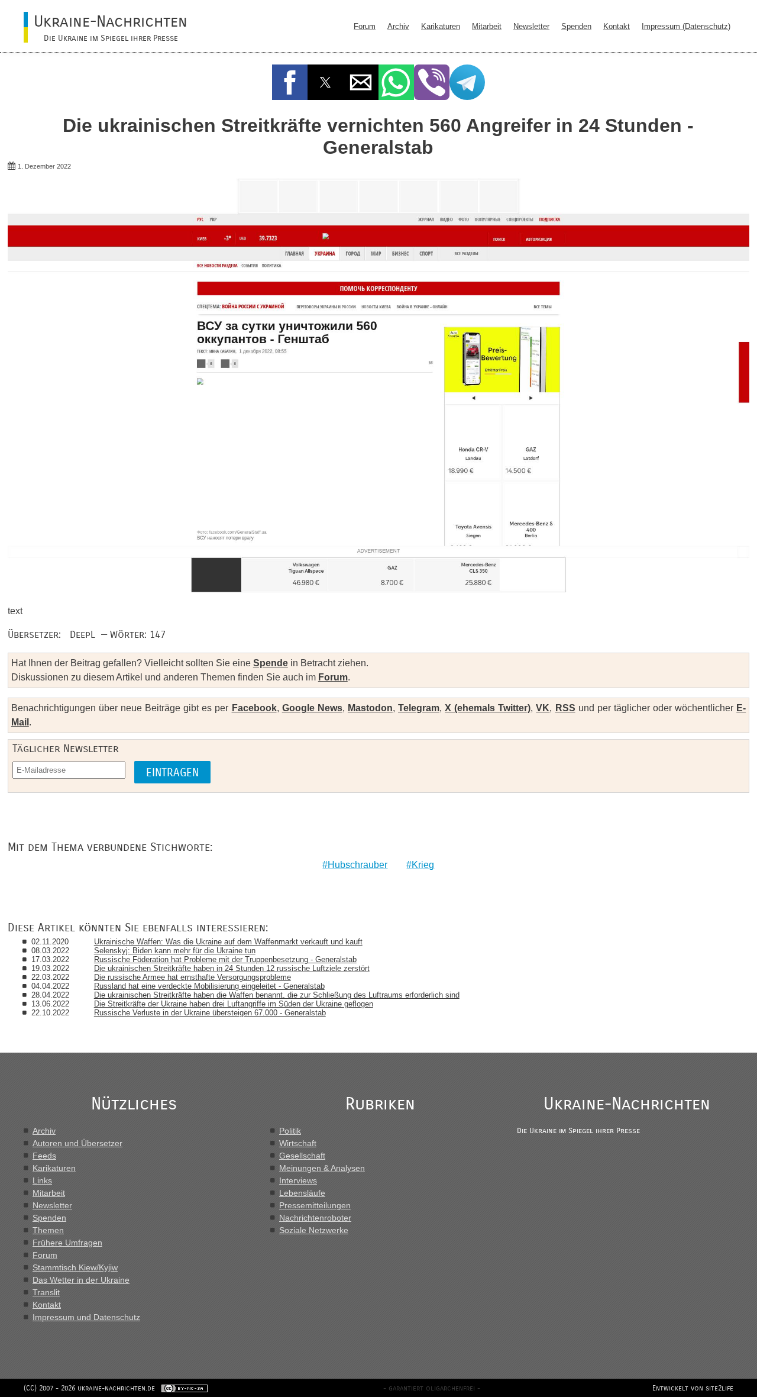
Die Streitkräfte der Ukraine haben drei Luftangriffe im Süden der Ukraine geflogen (233, 1003)
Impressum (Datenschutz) (686, 26)
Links (42, 1180)
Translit (46, 1292)
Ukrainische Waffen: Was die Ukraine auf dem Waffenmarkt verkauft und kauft (228, 941)
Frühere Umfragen (67, 1242)
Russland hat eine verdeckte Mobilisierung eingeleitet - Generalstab (209, 986)
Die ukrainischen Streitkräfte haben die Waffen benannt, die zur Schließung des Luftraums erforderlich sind (277, 995)
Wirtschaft (297, 1143)
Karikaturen (440, 26)
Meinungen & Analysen (322, 1168)
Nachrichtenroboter (315, 1217)
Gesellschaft (302, 1155)
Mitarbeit (487, 26)
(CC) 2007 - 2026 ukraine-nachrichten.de (89, 1388)
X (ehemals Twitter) (487, 708)
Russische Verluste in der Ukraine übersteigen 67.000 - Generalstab (210, 1012)
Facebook (254, 708)
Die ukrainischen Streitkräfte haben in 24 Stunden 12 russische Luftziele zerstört (232, 968)
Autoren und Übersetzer (77, 1143)
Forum (365, 26)
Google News (312, 708)
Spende (270, 663)
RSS (565, 708)
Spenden (576, 26)
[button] (290, 82)
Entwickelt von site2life (692, 1388)
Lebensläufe (302, 1193)
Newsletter (531, 26)
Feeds (44, 1155)
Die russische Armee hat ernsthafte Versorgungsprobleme (192, 977)
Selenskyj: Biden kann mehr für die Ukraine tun (174, 950)
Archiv (398, 26)
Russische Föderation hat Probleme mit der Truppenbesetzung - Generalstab (225, 959)
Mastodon (370, 708)
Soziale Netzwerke (313, 1230)
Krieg (423, 865)
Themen (48, 1230)
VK (542, 708)
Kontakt (616, 26)
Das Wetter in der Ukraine (81, 1280)
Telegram (418, 708)
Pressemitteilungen (315, 1205)
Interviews (298, 1180)
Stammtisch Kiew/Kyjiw (75, 1267)
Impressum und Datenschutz (86, 1317)
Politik (290, 1130)
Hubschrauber (357, 865)
